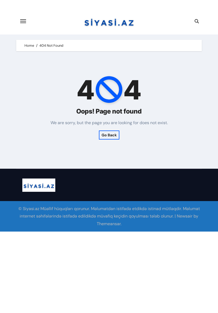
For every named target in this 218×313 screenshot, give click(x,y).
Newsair (184, 216)
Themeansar (109, 224)
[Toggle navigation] (23, 21)
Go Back (109, 135)
